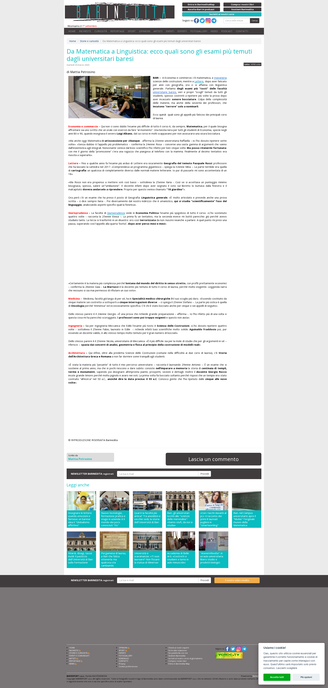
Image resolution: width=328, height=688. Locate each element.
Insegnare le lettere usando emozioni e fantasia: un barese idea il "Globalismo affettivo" (80, 519)
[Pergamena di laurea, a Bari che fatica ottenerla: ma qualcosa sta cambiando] (114, 541)
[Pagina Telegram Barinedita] (244, 648)
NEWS (71, 663)
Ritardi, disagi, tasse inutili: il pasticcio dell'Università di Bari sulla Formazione (80, 558)
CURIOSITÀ (100, 31)
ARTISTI (158, 31)
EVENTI (170, 31)
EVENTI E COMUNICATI (79, 655)
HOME (72, 31)
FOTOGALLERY (198, 31)
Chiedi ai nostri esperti (178, 647)
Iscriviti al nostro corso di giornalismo (185, 658)
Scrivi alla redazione (177, 650)
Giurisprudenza (116, 213)
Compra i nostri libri (177, 661)
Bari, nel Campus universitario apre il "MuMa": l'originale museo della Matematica (244, 519)
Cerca (254, 20)
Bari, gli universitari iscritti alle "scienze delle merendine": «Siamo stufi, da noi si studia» (180, 519)
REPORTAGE (117, 31)
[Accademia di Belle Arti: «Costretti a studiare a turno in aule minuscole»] (180, 541)
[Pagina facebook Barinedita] (227, 648)
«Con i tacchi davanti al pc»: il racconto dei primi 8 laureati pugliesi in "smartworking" (213, 519)
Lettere (198, 81)
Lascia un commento (213, 459)
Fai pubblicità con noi (178, 653)
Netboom (257, 676)
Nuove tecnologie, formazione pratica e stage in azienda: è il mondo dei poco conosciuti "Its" (113, 519)
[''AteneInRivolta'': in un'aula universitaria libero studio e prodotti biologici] (213, 541)
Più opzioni (306, 677)
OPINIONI (144, 31)
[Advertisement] (147, 254)
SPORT (132, 31)
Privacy (122, 663)
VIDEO (214, 31)
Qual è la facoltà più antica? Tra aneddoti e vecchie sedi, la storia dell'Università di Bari (147, 517)
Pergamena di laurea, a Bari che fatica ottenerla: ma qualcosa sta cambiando (113, 559)
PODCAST (227, 31)
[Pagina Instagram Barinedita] (238, 648)
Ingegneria (220, 77)
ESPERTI (182, 31)
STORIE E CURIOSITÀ (78, 653)
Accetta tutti (277, 677)
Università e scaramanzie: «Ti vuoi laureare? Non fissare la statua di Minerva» (147, 558)
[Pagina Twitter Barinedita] (233, 648)
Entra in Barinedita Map (179, 663)
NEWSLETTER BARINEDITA (92, 473)
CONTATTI (242, 31)
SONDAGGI (124, 658)
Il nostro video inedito (237, 580)
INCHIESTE (85, 31)
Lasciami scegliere (286, 667)
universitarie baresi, (165, 92)
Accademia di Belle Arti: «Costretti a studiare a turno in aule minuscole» (178, 558)
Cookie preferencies (128, 666)
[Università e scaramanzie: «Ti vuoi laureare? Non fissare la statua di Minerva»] (147, 541)
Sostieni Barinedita (176, 655)
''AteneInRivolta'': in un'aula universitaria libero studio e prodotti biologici (211, 558)
